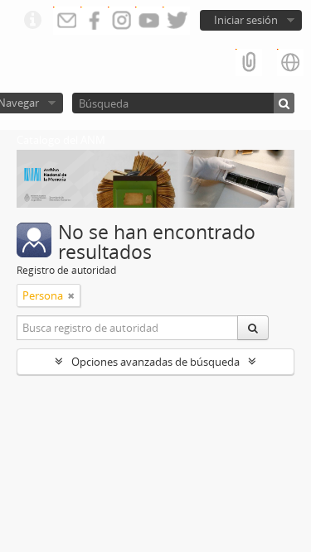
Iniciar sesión (246, 19)
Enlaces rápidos (32, 20)
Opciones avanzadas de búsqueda (155, 361)
